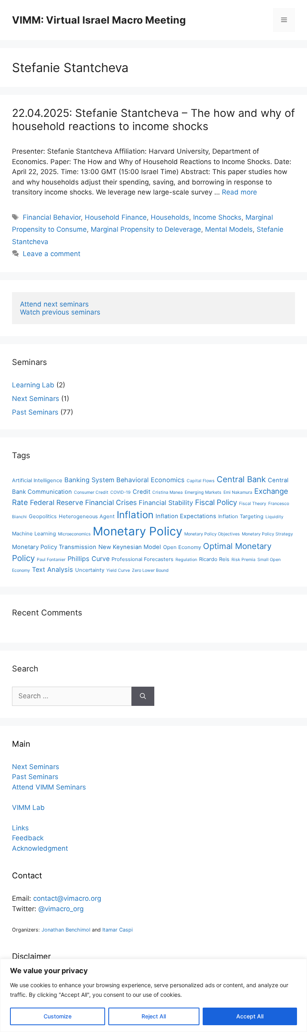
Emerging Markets (203, 492)
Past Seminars (35, 412)
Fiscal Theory (252, 503)
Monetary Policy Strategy (267, 534)
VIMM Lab (28, 808)
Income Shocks (217, 217)
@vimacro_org (61, 909)
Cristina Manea (167, 492)
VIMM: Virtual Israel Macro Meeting (99, 20)
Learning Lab (33, 385)
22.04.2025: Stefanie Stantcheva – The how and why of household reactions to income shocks (153, 119)
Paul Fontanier (51, 559)
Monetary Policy (137, 531)
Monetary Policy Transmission (54, 547)
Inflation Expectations (185, 516)
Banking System (89, 480)
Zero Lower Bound (150, 570)
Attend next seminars (54, 304)
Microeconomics (74, 534)
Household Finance (116, 217)
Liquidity (274, 516)
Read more (239, 192)
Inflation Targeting (240, 516)
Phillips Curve (89, 559)
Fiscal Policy (216, 502)
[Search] (143, 696)
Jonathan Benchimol (66, 930)
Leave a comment (51, 254)
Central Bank (241, 479)
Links (20, 828)
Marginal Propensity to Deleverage (146, 229)
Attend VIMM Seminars (49, 787)
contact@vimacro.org (67, 898)
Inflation (135, 515)
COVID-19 (120, 492)
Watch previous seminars (60, 312)
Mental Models (229, 229)
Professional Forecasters (142, 559)
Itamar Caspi (117, 930)
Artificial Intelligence (37, 480)
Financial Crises (111, 502)
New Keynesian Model (129, 547)
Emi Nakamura (237, 492)
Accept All (249, 1016)
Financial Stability (166, 503)
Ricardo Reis (214, 559)
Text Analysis (52, 569)
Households (170, 217)
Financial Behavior (52, 217)
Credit (141, 491)
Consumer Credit (91, 492)
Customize (58, 1016)
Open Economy (182, 547)
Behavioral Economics (150, 480)
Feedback (28, 838)
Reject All (154, 1016)
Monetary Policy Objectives (212, 534)
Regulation (186, 559)
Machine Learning (34, 534)
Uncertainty (89, 570)
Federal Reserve (56, 502)
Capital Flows (201, 480)
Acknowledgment (40, 848)
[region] (153, 995)
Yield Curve (118, 570)
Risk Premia (243, 559)
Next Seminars (35, 399)
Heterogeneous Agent (87, 516)
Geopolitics (43, 516)
